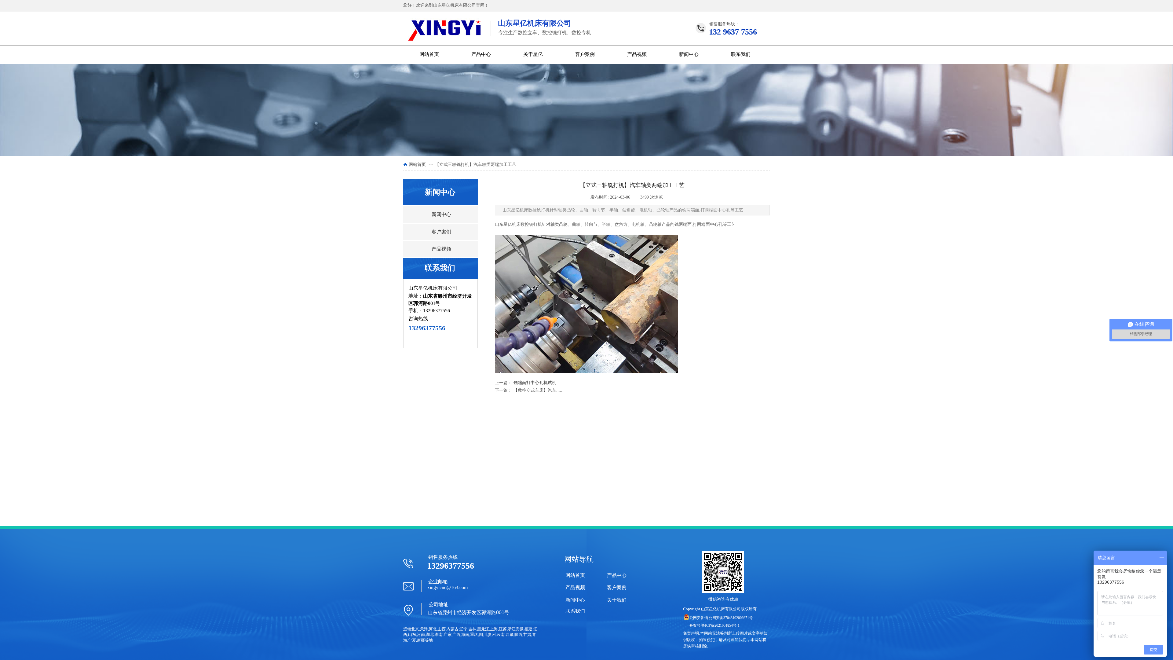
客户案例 (585, 54)
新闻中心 (689, 54)
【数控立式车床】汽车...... (529, 390)
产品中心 (481, 54)
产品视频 (637, 54)
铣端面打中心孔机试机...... (529, 382)
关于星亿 (533, 54)
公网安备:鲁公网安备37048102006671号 (721, 618)
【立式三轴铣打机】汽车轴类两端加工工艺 (475, 164)
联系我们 (741, 54)
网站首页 (429, 54)
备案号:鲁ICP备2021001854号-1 (714, 625)
